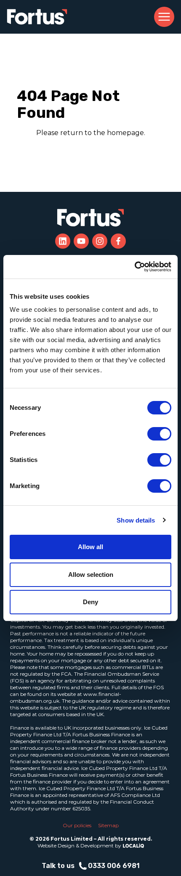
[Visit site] (62, 241)
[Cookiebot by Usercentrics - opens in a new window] (134, 266)
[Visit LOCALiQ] (132, 845)
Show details (136, 520)
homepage (125, 133)
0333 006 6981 (114, 866)
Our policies (77, 825)
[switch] (159, 434)
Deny (90, 601)
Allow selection (90, 574)
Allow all (90, 546)
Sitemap (108, 825)
